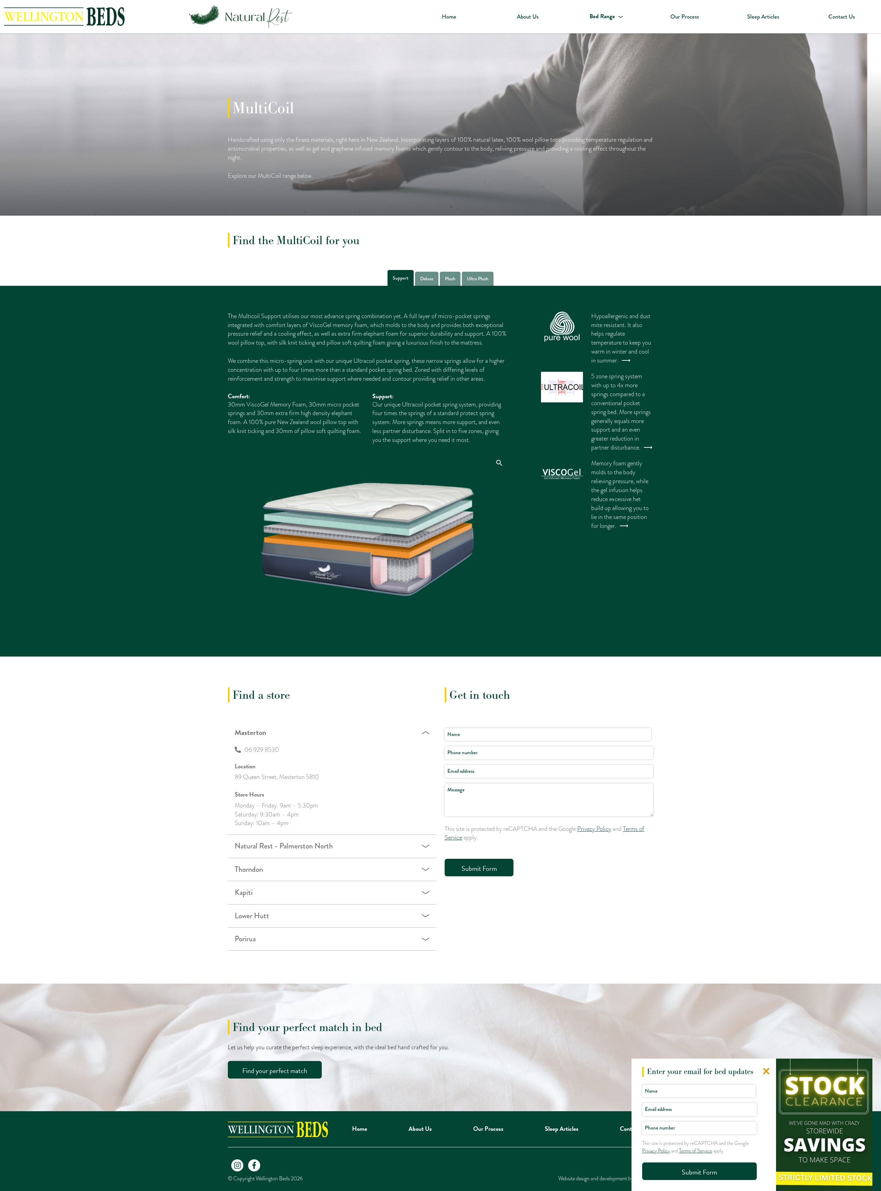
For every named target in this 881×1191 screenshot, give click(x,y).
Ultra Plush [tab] (477, 278)
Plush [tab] (450, 278)
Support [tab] (400, 277)
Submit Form (479, 868)
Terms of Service (695, 1150)
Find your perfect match (274, 1070)
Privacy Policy (594, 828)
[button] (606, 16)
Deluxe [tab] (426, 278)
